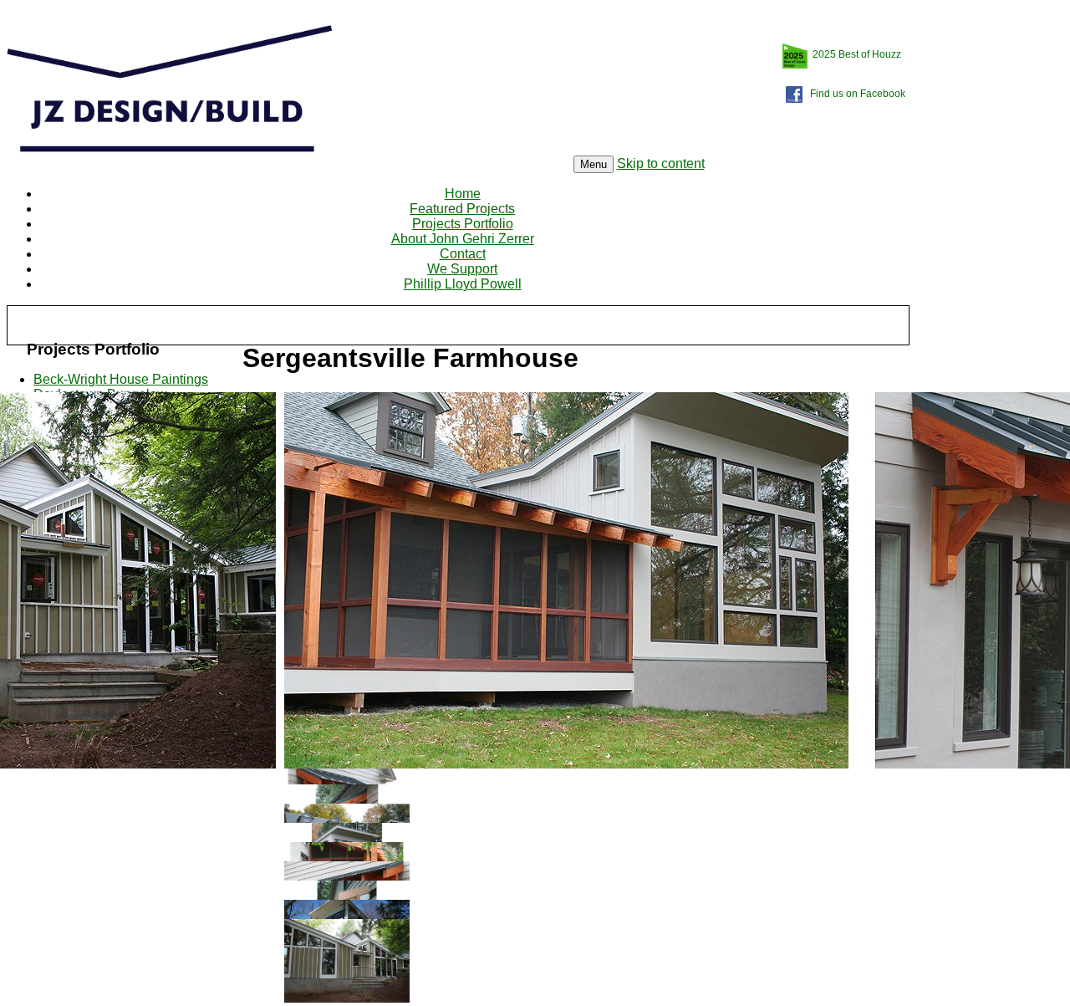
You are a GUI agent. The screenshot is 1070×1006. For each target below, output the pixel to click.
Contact (463, 254)
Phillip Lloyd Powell (463, 284)
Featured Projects (462, 209)
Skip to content (661, 163)
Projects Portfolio (462, 224)
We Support (462, 269)
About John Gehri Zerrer (462, 239)
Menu (593, 164)
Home (463, 193)
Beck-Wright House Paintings (120, 379)
